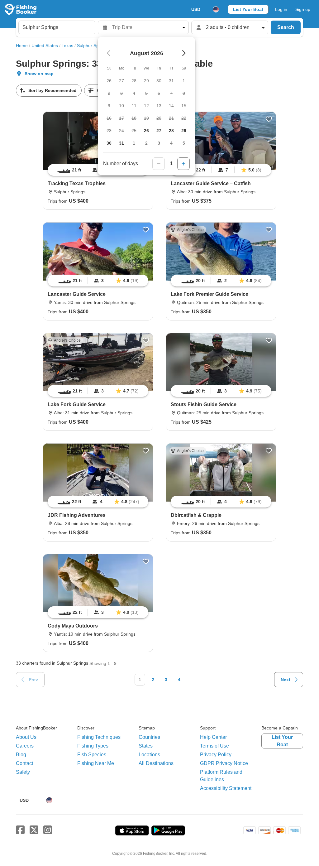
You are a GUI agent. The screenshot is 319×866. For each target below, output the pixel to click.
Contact (24, 763)
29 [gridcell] (183, 130)
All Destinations (156, 763)
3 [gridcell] (159, 143)
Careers (25, 745)
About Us (26, 737)
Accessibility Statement (225, 788)
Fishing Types (92, 745)
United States (44, 45)
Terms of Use (214, 745)
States (146, 745)
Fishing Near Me (95, 763)
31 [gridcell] (121, 143)
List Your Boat (248, 9)
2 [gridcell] (146, 143)
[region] (221, 170)
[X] (34, 830)
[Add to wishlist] (269, 119)
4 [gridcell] (171, 143)
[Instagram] (47, 830)
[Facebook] (20, 830)
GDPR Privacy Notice (224, 763)
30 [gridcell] (109, 143)
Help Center (213, 737)
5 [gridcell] (184, 143)
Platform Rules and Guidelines (221, 775)
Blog (21, 754)
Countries (149, 737)
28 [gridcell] (171, 130)
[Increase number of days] (183, 163)
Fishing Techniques (99, 737)
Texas (67, 45)
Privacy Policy (215, 754)
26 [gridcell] (146, 130)
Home (22, 45)
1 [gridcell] (134, 143)
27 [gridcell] (158, 130)
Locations (149, 754)
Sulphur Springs (92, 45)
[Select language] (216, 9)
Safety (23, 772)
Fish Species (91, 754)
